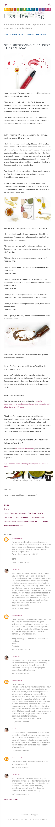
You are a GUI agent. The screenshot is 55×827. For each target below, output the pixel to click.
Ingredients (24, 517)
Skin (21, 525)
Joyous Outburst (37, 517)
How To (22, 34)
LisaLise (14, 570)
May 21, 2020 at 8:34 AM (20, 722)
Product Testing (41, 521)
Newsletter (33, 34)
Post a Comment (11, 800)
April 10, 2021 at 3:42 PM (20, 794)
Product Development (25, 521)
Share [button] (6, 509)
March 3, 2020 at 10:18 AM (21, 563)
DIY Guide (32, 513)
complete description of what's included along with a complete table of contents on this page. (27, 404)
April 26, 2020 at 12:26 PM (21, 649)
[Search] (49, 4)
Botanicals (14, 513)
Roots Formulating (11, 525)
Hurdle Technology (11, 517)
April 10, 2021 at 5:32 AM (20, 768)
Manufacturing (10, 521)
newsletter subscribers (24, 448)
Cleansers (23, 513)
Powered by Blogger (29, 815)
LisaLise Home (10, 34)
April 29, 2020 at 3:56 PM (20, 673)
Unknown (15, 538)
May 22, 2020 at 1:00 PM (20, 751)
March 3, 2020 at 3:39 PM (20, 608)
